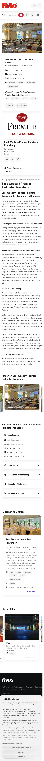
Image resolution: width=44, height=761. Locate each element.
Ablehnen (21, 752)
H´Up (7, 658)
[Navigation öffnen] (39, 5)
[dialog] (21, 728)
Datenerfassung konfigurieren (21, 747)
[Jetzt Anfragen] (21, 15)
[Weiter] (41, 397)
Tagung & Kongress (15, 594)
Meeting (22, 591)
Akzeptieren (21, 756)
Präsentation (16, 98)
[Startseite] (3, 15)
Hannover (8, 15)
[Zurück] (4, 397)
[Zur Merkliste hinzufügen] (26, 15)
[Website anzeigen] (18, 159)
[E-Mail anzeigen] (6, 159)
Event (7, 98)
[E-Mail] (38, 15)
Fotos (22, 48)
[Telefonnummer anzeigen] (12, 159)
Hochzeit (25, 98)
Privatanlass (34, 98)
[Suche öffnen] (34, 5)
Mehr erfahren (29, 606)
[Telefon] (32, 15)
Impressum (19, 743)
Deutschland (12, 82)
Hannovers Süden (13, 86)
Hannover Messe (31, 82)
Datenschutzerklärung (8, 743)
